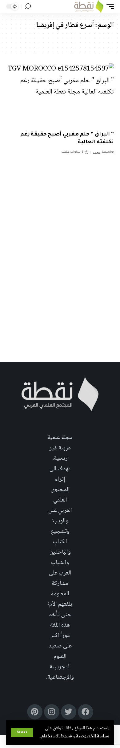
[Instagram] (51, 711)
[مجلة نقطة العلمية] (88, 6)
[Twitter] (68, 711)
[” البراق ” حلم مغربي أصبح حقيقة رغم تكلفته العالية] (60, 95)
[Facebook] (85, 711)
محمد (97, 152)
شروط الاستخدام (56, 736)
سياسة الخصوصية (92, 736)
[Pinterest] (34, 711)
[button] (22, 732)
